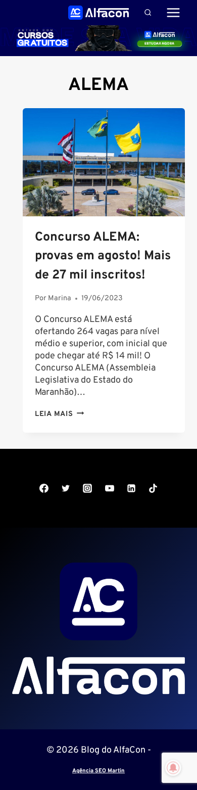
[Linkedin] (131, 488)
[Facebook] (44, 488)
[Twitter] (66, 488)
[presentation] (104, 162)
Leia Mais (59, 414)
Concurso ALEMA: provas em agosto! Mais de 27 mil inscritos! (103, 256)
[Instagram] (87, 488)
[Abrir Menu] (173, 12)
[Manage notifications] (173, 768)
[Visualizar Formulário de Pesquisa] (147, 12)
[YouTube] (110, 488)
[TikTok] (153, 488)
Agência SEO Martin (98, 770)
